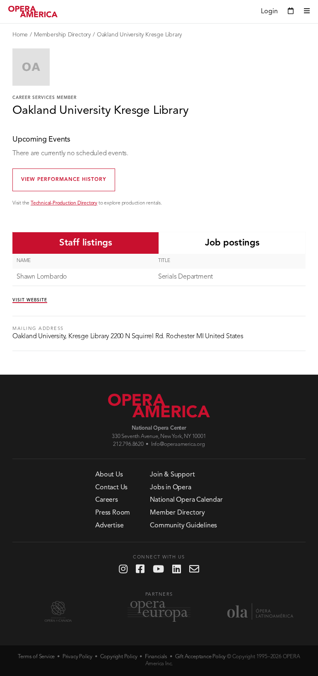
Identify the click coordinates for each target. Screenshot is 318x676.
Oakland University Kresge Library (139, 35)
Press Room (112, 513)
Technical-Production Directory (64, 203)
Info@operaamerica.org (178, 444)
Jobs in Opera (170, 487)
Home (20, 35)
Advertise (109, 525)
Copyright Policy (118, 656)
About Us (109, 475)
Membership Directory (62, 35)
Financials (156, 656)
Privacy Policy (77, 656)
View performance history (63, 179)
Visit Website (29, 300)
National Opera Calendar (186, 500)
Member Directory (177, 513)
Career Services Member (44, 98)
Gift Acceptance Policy (200, 656)
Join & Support (172, 475)
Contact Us (111, 487)
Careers (106, 500)
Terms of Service (36, 656)
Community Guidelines (183, 525)
